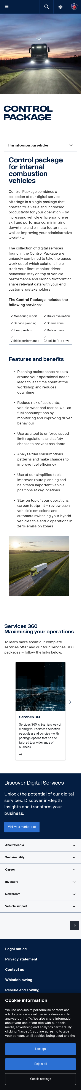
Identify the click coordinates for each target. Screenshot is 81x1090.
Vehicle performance (25, 341)
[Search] (46, 7)
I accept (40, 1049)
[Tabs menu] (71, 145)
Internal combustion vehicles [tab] (28, 145)
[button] (40, 845)
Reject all (40, 1064)
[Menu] (6, 6)
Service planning (25, 323)
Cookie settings (40, 1079)
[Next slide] (70, 702)
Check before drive (57, 341)
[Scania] (74, 6)
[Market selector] (60, 7)
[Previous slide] (11, 702)
